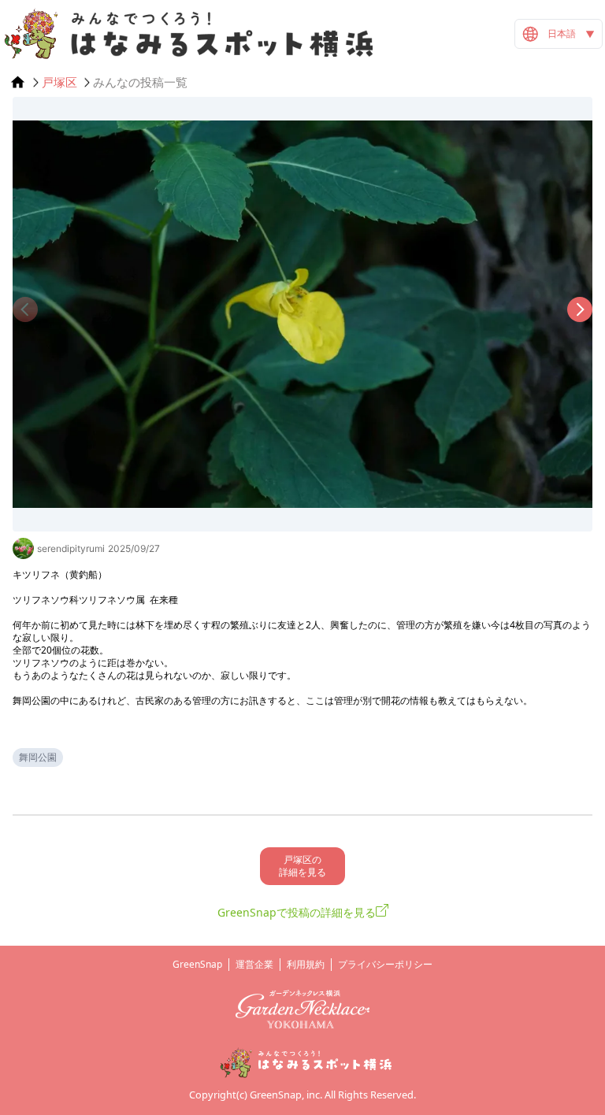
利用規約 (306, 964)
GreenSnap (197, 964)
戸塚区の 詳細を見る (302, 866)
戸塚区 (59, 82)
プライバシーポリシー (385, 964)
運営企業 (254, 964)
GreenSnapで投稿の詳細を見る (296, 912)
